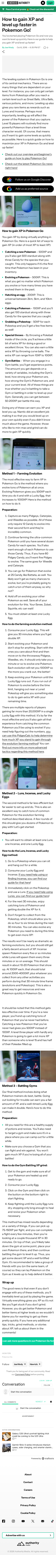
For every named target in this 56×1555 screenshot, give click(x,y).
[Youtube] (23, 1521)
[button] (28, 3)
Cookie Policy (28, 1513)
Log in (42, 1380)
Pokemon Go (7, 1357)
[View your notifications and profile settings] (51, 1402)
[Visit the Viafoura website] (48, 1458)
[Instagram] (13, 1521)
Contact (28, 1482)
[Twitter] (32, 1521)
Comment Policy (22, 1374)
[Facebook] (3, 1521)
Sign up (49, 1380)
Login (50, 3)
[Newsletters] (42, 1521)
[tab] (10, 1401)
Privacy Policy (28, 1505)
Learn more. (49, 14)
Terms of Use (28, 1497)
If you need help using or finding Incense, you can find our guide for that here (28, 878)
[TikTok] (52, 1521)
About (28, 1474)
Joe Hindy (9, 47)
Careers (28, 1489)
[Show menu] (3, 3)
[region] (28, 1420)
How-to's (6, 1353)
